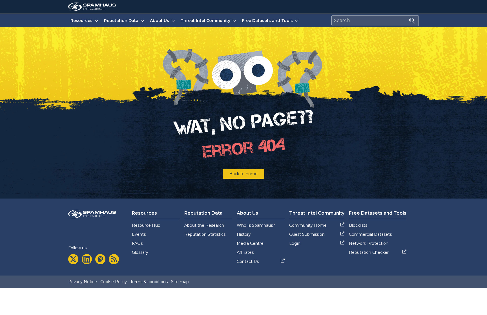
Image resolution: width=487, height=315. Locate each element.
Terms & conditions (149, 281)
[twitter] (73, 259)
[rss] (114, 259)
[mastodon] (100, 259)
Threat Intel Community (205, 20)
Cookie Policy (113, 281)
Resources (81, 20)
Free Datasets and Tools (267, 20)
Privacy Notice (82, 281)
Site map (180, 281)
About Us (159, 20)
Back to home (243, 173)
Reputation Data (121, 20)
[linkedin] (87, 259)
